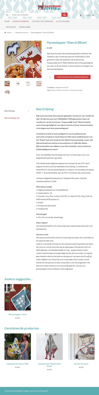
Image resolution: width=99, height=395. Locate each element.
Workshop (11, 27)
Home (7, 21)
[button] (38, 44)
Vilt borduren (62, 21)
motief (71, 90)
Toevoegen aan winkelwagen (72, 77)
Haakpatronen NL (20, 21)
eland (53, 90)
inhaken (59, 90)
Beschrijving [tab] (9, 111)
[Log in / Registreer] (80, 15)
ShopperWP (44, 391)
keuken (65, 90)
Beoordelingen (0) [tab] (11, 118)
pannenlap (78, 90)
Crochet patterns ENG (42, 21)
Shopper (26, 391)
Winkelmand (25, 27)
